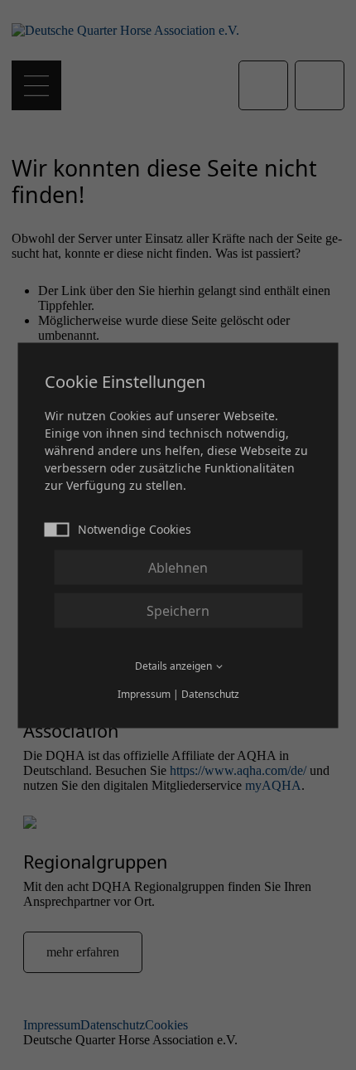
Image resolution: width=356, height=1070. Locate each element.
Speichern (178, 610)
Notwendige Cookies (134, 528)
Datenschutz (210, 693)
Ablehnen (178, 567)
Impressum (144, 693)
